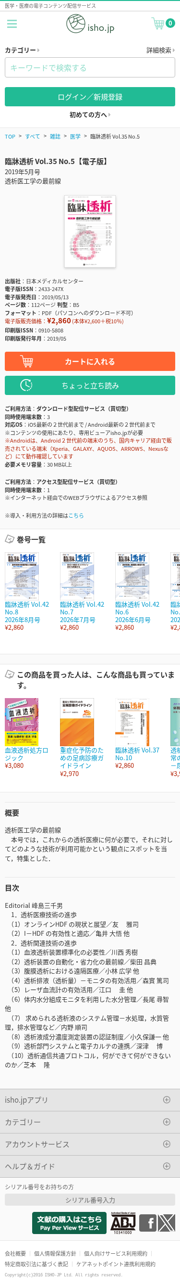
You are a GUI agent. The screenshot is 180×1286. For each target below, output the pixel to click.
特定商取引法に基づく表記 (36, 1264)
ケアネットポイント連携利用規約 (116, 1264)
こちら (76, 515)
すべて (32, 136)
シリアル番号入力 (90, 1199)
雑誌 (55, 136)
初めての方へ (89, 114)
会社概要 (15, 1253)
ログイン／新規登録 (90, 96)
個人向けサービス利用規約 (115, 1253)
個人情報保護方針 (55, 1253)
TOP (10, 136)
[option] (27, 592)
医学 (75, 136)
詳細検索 (159, 49)
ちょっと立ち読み (90, 385)
